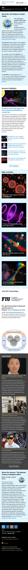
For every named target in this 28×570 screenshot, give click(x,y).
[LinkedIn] (16, 527)
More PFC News (14, 466)
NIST (22, 78)
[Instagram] (11, 527)
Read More (4, 132)
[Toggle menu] (25, 9)
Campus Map (19, 550)
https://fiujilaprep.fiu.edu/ (16, 310)
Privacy (3, 550)
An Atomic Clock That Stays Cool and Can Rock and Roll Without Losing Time (13, 110)
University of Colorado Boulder (9, 547)
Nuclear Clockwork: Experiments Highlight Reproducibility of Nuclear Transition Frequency (17, 145)
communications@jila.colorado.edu (10, 539)
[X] (3, 527)
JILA (3, 7)
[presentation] (14, 186)
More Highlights (14, 166)
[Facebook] (7, 527)
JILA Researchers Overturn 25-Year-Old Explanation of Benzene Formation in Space (17, 152)
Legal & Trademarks (10, 550)
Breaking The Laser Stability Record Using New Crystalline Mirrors (16, 138)
